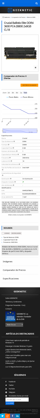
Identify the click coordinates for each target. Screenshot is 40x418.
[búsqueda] (36, 3)
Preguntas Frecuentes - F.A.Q (15, 305)
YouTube (12, 389)
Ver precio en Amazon (29, 85)
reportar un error (16, 233)
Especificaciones (11, 278)
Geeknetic (7, 17)
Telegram (12, 392)
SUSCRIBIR (10, 403)
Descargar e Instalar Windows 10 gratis (18, 346)
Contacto (8, 309)
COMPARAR (6, 233)
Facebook (12, 382)
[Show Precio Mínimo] (27, 97)
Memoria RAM (31, 17)
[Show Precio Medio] (12, 97)
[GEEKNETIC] (20, 10)
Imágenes (7, 261)
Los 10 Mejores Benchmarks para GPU (18, 367)
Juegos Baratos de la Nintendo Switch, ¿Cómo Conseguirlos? (18, 351)
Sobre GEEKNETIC (11, 298)
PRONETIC (5, 413)
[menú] (3, 3)
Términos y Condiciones (13, 302)
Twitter (11, 385)
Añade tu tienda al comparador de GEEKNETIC (20, 215)
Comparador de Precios (18, 17)
